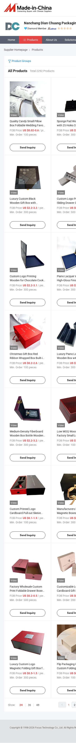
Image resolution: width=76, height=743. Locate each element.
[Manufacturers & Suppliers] (28, 7)
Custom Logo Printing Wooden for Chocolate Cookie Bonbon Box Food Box (27, 280)
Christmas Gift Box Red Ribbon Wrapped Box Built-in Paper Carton (27, 358)
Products (32, 40)
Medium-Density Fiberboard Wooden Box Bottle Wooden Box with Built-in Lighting (26, 435)
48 (37, 705)
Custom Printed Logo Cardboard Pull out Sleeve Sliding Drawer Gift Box (25, 513)
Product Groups (21, 61)
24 (21, 704)
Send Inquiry (27, 147)
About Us (51, 40)
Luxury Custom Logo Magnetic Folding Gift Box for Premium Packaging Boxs (27, 668)
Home (11, 40)
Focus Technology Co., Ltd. (49, 727)
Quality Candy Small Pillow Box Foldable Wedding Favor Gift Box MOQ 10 (27, 125)
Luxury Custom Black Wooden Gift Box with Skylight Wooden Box (23, 203)
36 (29, 705)
